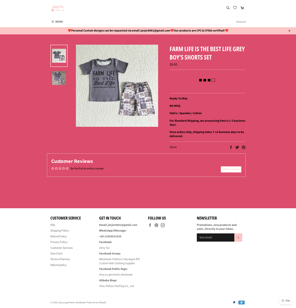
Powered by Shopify (96, 302)
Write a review (231, 169)
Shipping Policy (59, 231)
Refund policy (58, 265)
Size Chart (56, 254)
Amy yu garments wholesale (71, 302)
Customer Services (61, 248)
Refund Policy (58, 236)
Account (241, 22)
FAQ (52, 225)
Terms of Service (60, 259)
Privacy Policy (58, 242)
